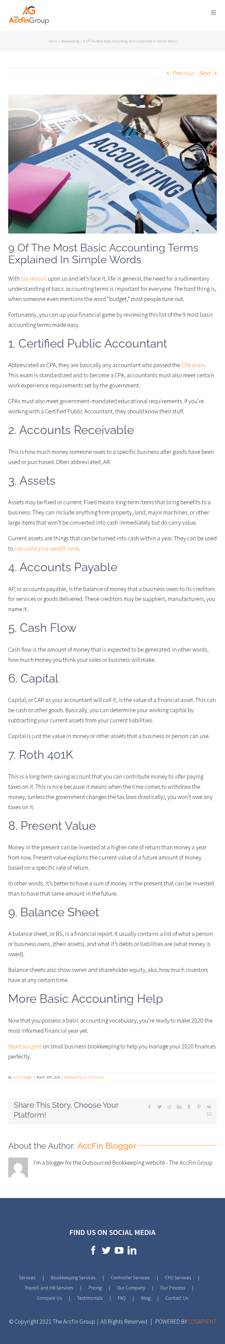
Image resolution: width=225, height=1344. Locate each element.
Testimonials (90, 1298)
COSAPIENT (202, 1321)
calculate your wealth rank (46, 548)
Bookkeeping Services (73, 1277)
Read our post (25, 1046)
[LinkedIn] (132, 1250)
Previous (183, 73)
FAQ (122, 1298)
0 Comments (95, 1077)
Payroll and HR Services (49, 1288)
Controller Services (130, 1277)
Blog (145, 1298)
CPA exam (193, 365)
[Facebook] (93, 1250)
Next (205, 73)
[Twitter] (106, 1250)
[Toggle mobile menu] (214, 12)
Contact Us (176, 1298)
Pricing (95, 1288)
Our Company (131, 1288)
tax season (34, 278)
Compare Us (49, 1298)
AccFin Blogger (23, 1077)
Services (27, 1277)
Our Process (172, 1288)
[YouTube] (119, 1250)
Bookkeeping (73, 1077)
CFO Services (178, 1277)
